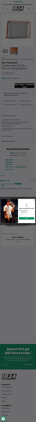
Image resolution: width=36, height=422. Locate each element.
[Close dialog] (34, 200)
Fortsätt (26, 218)
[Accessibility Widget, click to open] (3, 418)
